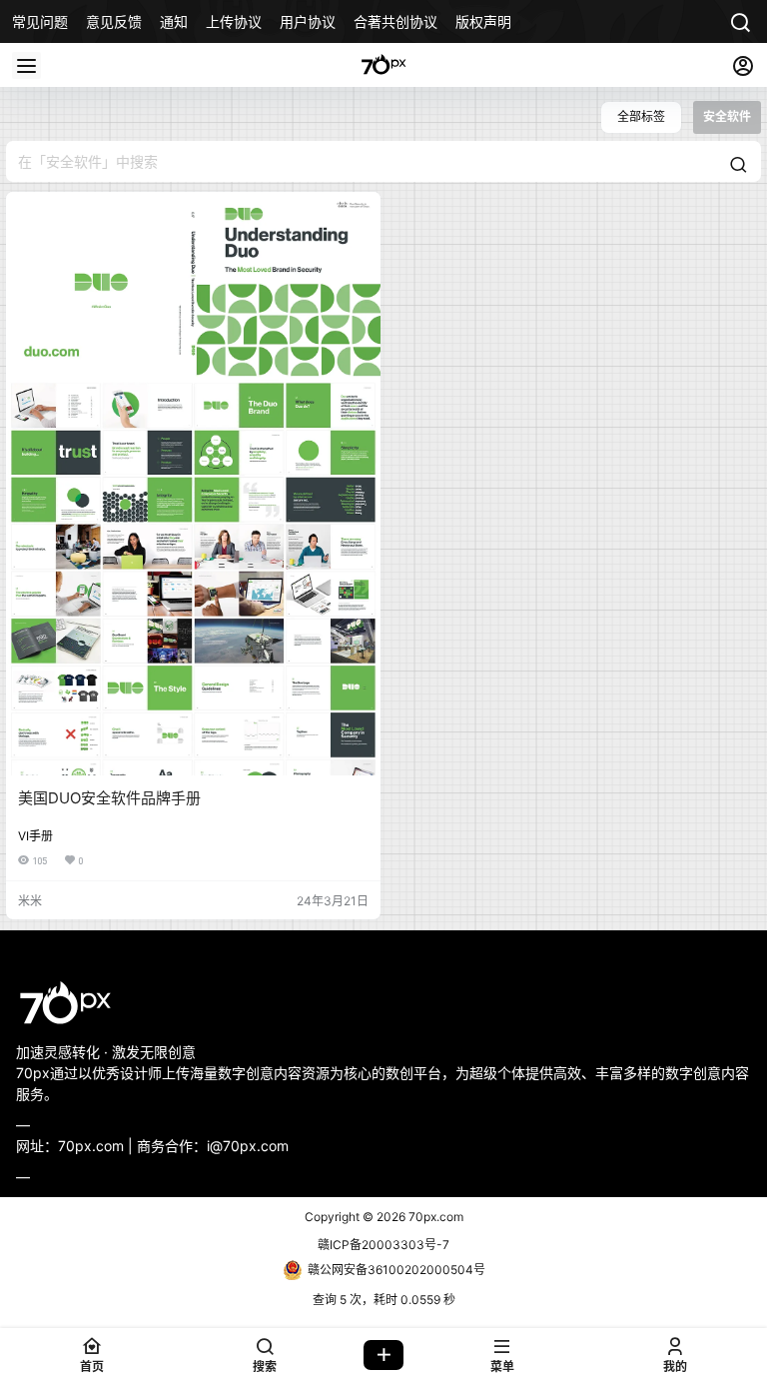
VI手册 (35, 835)
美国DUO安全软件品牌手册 (109, 797)
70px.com (434, 1216)
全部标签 (641, 116)
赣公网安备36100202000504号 (396, 1269)
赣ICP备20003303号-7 (383, 1244)
